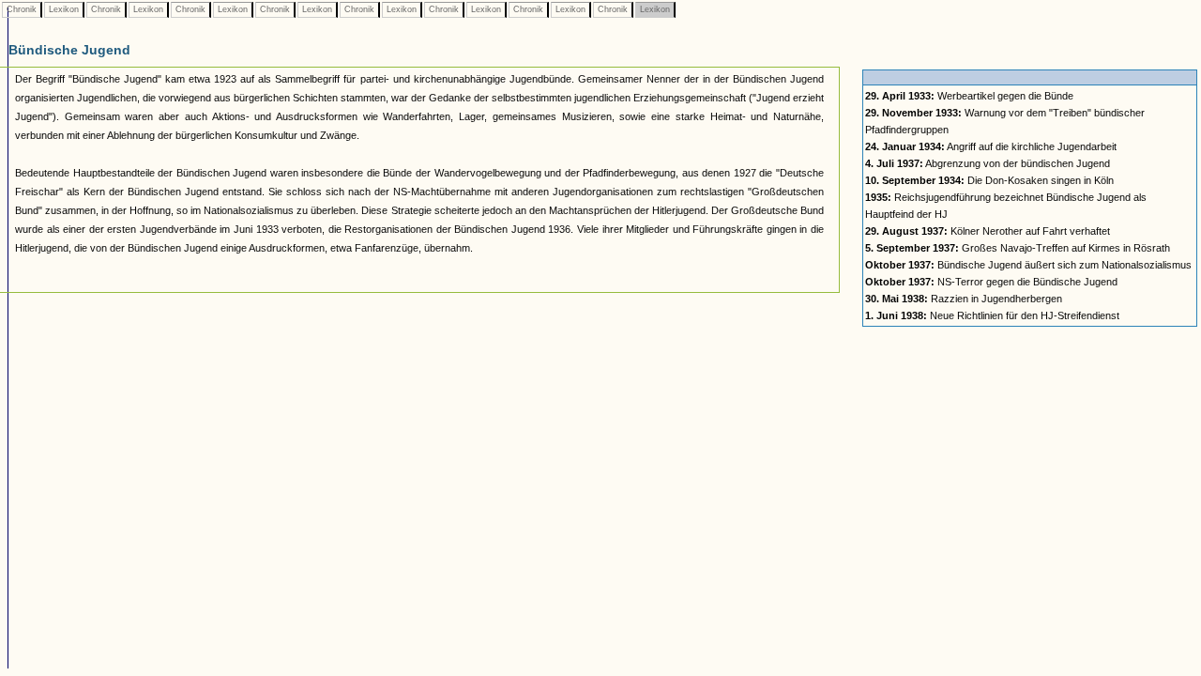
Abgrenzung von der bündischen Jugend (987, 163)
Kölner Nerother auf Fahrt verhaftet (987, 231)
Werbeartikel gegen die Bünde (969, 95)
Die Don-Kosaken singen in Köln (989, 180)
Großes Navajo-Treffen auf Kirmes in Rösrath (1017, 248)
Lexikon (64, 9)
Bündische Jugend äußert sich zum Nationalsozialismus (1028, 264)
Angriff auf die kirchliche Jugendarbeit (991, 146)
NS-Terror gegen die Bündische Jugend (991, 281)
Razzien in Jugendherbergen (963, 298)
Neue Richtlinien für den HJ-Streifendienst (992, 315)
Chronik (21, 9)
